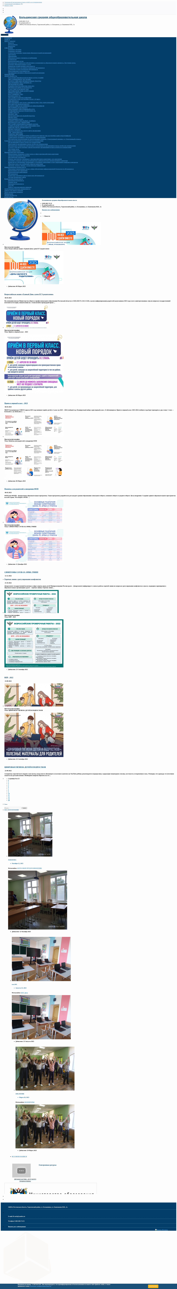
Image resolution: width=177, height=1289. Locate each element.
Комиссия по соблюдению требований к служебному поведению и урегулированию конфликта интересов (43, 162)
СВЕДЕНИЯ (8, 48)
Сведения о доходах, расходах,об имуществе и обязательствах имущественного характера (38, 160)
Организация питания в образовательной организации (26, 73)
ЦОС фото (24, 993)
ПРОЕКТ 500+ (13, 114)
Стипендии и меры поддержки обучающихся (23, 69)
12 (9, 797)
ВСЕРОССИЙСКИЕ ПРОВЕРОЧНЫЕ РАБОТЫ (24, 81)
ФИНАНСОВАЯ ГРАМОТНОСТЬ (19, 127)
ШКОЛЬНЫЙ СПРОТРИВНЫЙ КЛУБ (21, 109)
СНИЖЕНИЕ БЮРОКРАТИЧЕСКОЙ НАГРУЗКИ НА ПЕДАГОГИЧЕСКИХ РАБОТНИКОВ (39, 136)
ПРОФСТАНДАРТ (14, 129)
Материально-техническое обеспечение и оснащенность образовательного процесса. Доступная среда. (42, 63)
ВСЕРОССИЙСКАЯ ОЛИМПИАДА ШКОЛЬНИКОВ (26, 106)
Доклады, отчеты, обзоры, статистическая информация (26, 165)
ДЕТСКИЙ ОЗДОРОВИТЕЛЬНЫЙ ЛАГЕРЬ (23, 124)
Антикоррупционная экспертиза (19, 155)
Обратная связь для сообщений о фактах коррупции (25, 164)
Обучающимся (13, 174)
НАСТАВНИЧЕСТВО (15, 94)
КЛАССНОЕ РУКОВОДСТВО (18, 89)
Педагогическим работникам (17, 172)
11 (8, 795)
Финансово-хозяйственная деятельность (21, 66)
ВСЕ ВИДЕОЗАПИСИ (19, 1156)
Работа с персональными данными (19, 187)
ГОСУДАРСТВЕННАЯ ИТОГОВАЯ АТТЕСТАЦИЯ (25, 78)
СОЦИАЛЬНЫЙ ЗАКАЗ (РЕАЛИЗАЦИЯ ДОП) (24, 126)
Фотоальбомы (13, 44)
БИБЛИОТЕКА (13, 101)
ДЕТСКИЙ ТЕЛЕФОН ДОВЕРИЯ (19, 97)
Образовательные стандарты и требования (22, 58)
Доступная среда (13, 149)
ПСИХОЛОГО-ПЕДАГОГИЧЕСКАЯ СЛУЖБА (24, 99)
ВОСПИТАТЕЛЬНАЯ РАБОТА (18, 104)
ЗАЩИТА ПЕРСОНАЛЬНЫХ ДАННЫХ (22, 121)
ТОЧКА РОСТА (13, 112)
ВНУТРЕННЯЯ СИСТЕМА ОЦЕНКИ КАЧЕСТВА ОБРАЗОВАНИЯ (31, 102)
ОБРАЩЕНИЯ (9, 74)
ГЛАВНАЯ (8, 38)
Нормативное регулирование (17, 170)
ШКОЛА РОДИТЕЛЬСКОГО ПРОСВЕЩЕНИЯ (24, 131)
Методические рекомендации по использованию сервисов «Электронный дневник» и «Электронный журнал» (44, 139)
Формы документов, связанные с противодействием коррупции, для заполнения (35, 159)
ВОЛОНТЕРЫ (29, 1102)
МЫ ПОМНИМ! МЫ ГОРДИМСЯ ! (20, 83)
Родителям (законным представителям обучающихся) (26, 175)
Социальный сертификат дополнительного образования (27, 137)
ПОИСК (7, 39)
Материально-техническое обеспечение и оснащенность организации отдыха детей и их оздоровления (42, 146)
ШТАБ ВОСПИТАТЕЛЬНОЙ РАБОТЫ (21, 116)
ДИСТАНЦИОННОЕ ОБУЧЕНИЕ (19, 79)
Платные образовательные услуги (19, 64)
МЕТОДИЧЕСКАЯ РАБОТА (18, 107)
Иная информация (14, 151)
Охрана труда (12, 182)
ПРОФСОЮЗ (12, 117)
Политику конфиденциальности (40, 1286)
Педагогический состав (16, 61)
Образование (12, 56)
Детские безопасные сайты (17, 177)
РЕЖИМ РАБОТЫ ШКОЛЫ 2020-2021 (21, 86)
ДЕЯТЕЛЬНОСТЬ (10, 76)
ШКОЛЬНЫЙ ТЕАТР (15, 119)
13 (9, 798)
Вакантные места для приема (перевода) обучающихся (26, 68)
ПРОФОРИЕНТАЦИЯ (15, 84)
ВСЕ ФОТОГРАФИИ (11, 810)
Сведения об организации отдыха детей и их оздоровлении (23, 2)
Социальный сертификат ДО (13, 4)
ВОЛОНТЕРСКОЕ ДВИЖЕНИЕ (19, 122)
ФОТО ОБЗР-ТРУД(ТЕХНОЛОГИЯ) (29, 868)
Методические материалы (17, 157)
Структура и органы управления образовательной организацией (29, 53)
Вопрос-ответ (8, 5)
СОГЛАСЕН (153, 1286)
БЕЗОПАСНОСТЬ (14, 96)
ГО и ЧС (11, 185)
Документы (12, 54)
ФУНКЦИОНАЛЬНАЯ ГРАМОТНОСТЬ (22, 111)
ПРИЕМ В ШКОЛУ (14, 92)
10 (9, 793)
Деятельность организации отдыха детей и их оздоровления (28, 144)
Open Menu (4, 34)
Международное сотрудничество (19, 71)
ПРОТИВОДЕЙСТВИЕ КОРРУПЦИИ (21, 91)
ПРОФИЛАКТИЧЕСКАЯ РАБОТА (20, 88)
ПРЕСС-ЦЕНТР (9, 41)
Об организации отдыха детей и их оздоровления (24, 142)
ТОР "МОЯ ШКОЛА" (15, 132)
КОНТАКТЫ (8, 197)
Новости (11, 43)
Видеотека (11, 46)
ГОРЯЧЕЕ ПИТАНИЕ (15, 134)
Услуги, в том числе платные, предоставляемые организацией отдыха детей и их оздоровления (39, 147)
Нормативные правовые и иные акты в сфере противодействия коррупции (33, 154)
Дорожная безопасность (16, 184)
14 (9, 800)
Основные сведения (14, 49)
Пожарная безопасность (16, 180)
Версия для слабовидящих (51, 210)
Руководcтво (12, 59)
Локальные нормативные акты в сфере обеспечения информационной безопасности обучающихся (41, 169)
